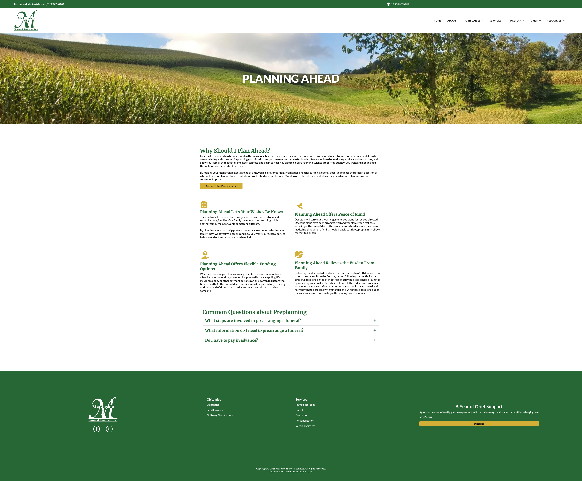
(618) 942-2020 (55, 4)
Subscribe (479, 423)
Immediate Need (305, 404)
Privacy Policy (276, 471)
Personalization (305, 420)
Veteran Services (305, 425)
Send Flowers (215, 410)
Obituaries (213, 404)
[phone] (109, 429)
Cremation (302, 415)
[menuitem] (437, 20)
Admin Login (306, 471)
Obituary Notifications (220, 415)
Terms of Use (291, 471)
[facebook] (96, 429)
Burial (299, 410)
